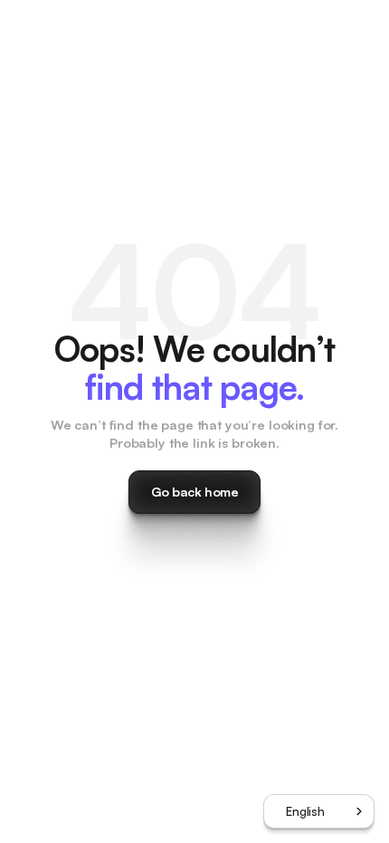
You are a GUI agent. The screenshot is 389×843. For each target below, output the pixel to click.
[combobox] (319, 811)
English (305, 811)
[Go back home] (195, 492)
